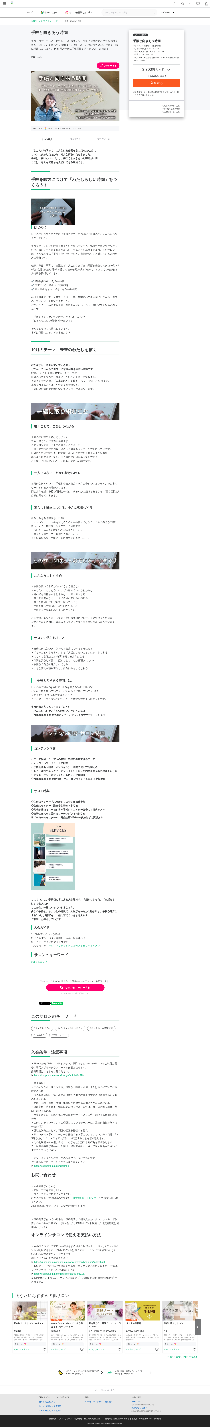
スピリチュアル (97, 1349)
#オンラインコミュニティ (70, 1028)
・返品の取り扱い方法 (171, 112)
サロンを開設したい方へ (81, 12)
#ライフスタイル (42, 1028)
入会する (157, 83)
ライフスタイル (22, 1349)
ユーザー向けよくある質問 (50, 1406)
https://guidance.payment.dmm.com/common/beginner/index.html (69, 1262)
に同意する (158, 76)
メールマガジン (137, 1402)
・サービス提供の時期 (171, 109)
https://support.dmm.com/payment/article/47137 (59, 1273)
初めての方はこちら (47, 1402)
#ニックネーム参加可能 (101, 1028)
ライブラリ (75, 139)
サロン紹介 (47, 139)
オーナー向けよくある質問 (50, 1410)
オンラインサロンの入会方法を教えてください (74, 946)
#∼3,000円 (39, 1035)
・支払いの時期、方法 (171, 106)
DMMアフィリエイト (140, 1408)
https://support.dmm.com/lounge (51, 1166)
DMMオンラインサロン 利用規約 (98, 1402)
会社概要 (53, 1419)
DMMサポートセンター (86, 1198)
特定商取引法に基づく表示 (116, 1419)
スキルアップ (58, 1349)
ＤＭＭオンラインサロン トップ (44, 21)
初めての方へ (50, 12)
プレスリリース (65, 1419)
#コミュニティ (39, 962)
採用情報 (157, 1419)
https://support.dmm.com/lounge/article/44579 (59, 1075)
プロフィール (103, 139)
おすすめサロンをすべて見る (184, 1356)
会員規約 (78, 1419)
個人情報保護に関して (93, 1419)
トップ (29, 12)
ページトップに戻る (105, 1390)
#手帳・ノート (59, 1035)
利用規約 (153, 76)
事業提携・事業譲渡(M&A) (141, 1419)
